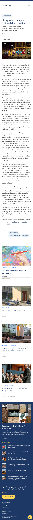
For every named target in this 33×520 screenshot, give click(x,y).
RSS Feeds (4, 504)
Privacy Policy (5, 513)
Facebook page (16, 222)
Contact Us (5, 507)
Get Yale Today (7, 496)
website (24, 222)
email (8, 224)
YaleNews (6, 6)
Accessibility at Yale (6, 511)
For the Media (5, 506)
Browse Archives (6, 502)
